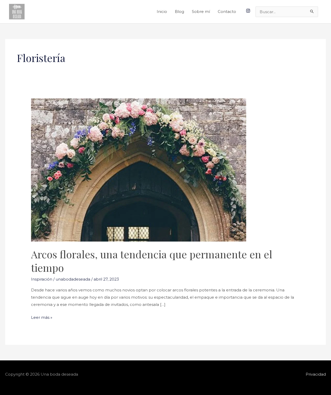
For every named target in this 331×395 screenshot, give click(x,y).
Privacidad (316, 374)
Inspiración (41, 279)
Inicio (162, 11)
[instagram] (249, 11)
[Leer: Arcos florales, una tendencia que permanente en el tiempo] (138, 169)
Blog (179, 11)
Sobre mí (201, 11)
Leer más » (41, 317)
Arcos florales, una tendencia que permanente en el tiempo (151, 260)
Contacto (227, 11)
